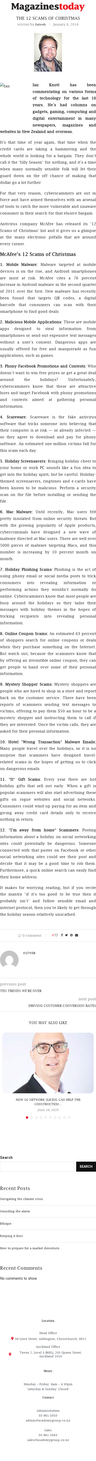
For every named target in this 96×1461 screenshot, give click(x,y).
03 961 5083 (48, 1435)
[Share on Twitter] (66, 935)
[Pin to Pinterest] (71, 935)
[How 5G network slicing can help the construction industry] (48, 1063)
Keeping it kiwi (11, 1236)
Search (6, 1157)
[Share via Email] (76, 935)
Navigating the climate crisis (21, 1199)
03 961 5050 (48, 1415)
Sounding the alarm (15, 1211)
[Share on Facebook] (62, 935)
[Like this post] (56, 935)
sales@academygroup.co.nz (48, 1440)
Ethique (5, 1223)
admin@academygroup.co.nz (48, 1420)
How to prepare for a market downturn (29, 1248)
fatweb (40, 24)
